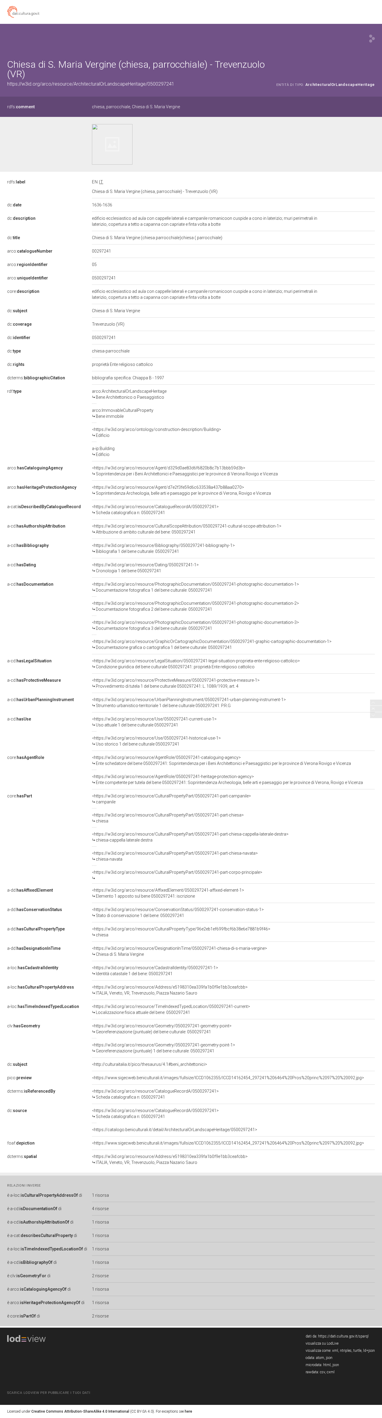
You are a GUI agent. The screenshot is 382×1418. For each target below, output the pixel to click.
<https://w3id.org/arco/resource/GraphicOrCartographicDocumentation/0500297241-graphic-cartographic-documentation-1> (212, 644)
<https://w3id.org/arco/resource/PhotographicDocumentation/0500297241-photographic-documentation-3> (195, 625)
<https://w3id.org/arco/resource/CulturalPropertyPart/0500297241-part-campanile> (171, 799)
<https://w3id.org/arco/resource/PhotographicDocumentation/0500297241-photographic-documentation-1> (195, 587)
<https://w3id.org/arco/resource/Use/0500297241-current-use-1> (154, 722)
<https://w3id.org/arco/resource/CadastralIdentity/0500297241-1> (155, 970)
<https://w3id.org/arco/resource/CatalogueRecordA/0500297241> (155, 509)
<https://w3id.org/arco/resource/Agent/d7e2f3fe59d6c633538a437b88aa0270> (181, 490)
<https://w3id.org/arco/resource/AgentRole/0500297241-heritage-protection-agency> (227, 779)
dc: (14, 204)
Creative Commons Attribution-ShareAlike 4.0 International (80, 1411)
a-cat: (44, 506)
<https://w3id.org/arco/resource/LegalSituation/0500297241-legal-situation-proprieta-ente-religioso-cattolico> (196, 663)
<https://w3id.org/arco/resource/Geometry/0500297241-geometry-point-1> (163, 1048)
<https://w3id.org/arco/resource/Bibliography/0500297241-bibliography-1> (163, 548)
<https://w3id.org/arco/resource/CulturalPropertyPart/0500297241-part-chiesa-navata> (175, 856)
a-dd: (30, 890)
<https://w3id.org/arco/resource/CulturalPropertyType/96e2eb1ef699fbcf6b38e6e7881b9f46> (181, 932)
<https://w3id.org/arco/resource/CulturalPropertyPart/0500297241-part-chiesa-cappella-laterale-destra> (190, 837)
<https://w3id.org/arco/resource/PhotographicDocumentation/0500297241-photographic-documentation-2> (195, 606)
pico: (19, 1077)
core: (23, 291)
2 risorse (100, 1275)
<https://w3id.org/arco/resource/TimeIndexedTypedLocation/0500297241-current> (171, 1009)
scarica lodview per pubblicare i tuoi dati (48, 1393)
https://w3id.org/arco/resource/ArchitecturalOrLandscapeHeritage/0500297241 (90, 84)
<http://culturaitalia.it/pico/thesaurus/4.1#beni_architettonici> (149, 1064)
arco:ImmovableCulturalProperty (122, 413)
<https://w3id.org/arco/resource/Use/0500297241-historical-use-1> (156, 741)
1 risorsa (100, 1195)
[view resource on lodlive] (372, 39)
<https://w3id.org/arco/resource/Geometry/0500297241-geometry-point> (162, 1028)
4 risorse (100, 1208)
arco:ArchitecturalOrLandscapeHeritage (129, 394)
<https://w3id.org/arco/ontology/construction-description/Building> (156, 432)
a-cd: (36, 526)
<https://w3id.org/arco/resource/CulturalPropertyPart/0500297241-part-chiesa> (168, 818)
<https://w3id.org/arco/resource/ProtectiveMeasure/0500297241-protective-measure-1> (176, 683)
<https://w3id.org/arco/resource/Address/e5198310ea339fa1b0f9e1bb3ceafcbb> (170, 990)
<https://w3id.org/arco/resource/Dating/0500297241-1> (145, 567)
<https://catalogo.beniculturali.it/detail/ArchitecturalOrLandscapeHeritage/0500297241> (174, 1129)
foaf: (21, 1143)
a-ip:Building (103, 451)
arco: (30, 251)
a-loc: (32, 967)
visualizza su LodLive (322, 1343)
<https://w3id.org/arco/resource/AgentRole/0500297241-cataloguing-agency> (221, 760)
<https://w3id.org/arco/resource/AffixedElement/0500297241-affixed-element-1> (168, 893)
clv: (23, 1025)
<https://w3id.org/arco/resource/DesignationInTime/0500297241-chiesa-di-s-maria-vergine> (179, 951)
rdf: (14, 391)
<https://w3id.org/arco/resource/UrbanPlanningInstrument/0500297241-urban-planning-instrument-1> (189, 702)
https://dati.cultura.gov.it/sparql (343, 1336)
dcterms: (36, 377)
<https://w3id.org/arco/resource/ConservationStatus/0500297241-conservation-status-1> (178, 912)
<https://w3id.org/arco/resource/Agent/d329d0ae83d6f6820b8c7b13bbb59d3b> (185, 471)
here (188, 1411)
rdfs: (21, 106)
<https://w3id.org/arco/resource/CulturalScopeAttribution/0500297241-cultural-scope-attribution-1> (186, 529)
